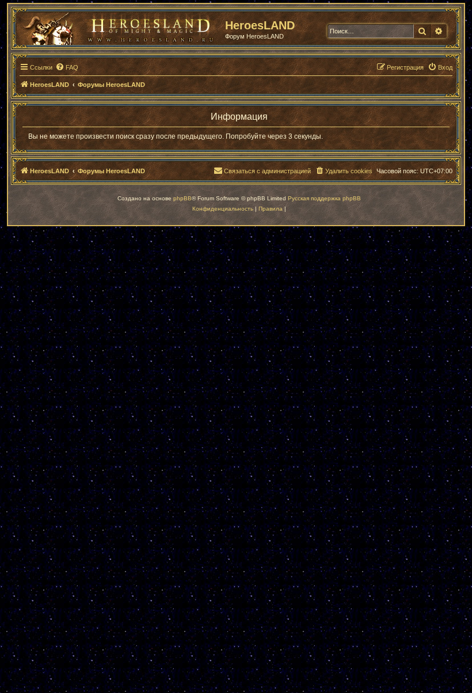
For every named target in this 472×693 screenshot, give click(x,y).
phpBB (182, 198)
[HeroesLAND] (118, 26)
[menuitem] (66, 67)
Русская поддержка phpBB (324, 198)
